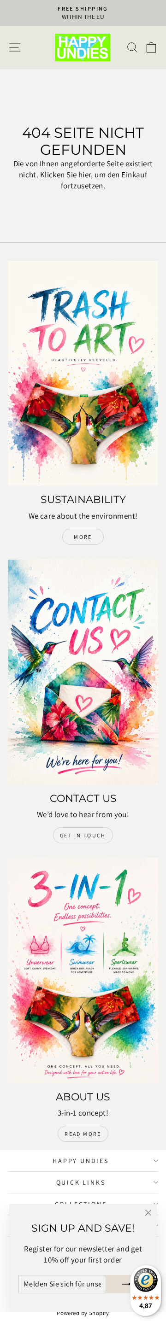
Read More (83, 1133)
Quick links (81, 1182)
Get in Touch (83, 835)
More (83, 536)
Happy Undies (81, 1161)
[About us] (83, 970)
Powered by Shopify (83, 1313)
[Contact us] (83, 672)
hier (84, 175)
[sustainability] (83, 373)
